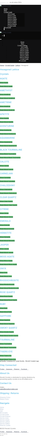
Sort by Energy (12, 24)
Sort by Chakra (12, 19)
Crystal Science (5, 416)
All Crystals (11, 14)
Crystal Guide (8, 12)
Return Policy (4, 399)
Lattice (17, 65)
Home (6, 9)
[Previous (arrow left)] (1, 435)
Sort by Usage (12, 17)
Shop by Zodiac (5, 425)
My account (7, 27)
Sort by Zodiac (12, 20)
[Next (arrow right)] (2, 435)
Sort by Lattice (12, 22)
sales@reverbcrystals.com (9, 389)
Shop (5, 10)
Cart (1, 411)
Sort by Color (12, 15)
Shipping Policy (5, 397)
